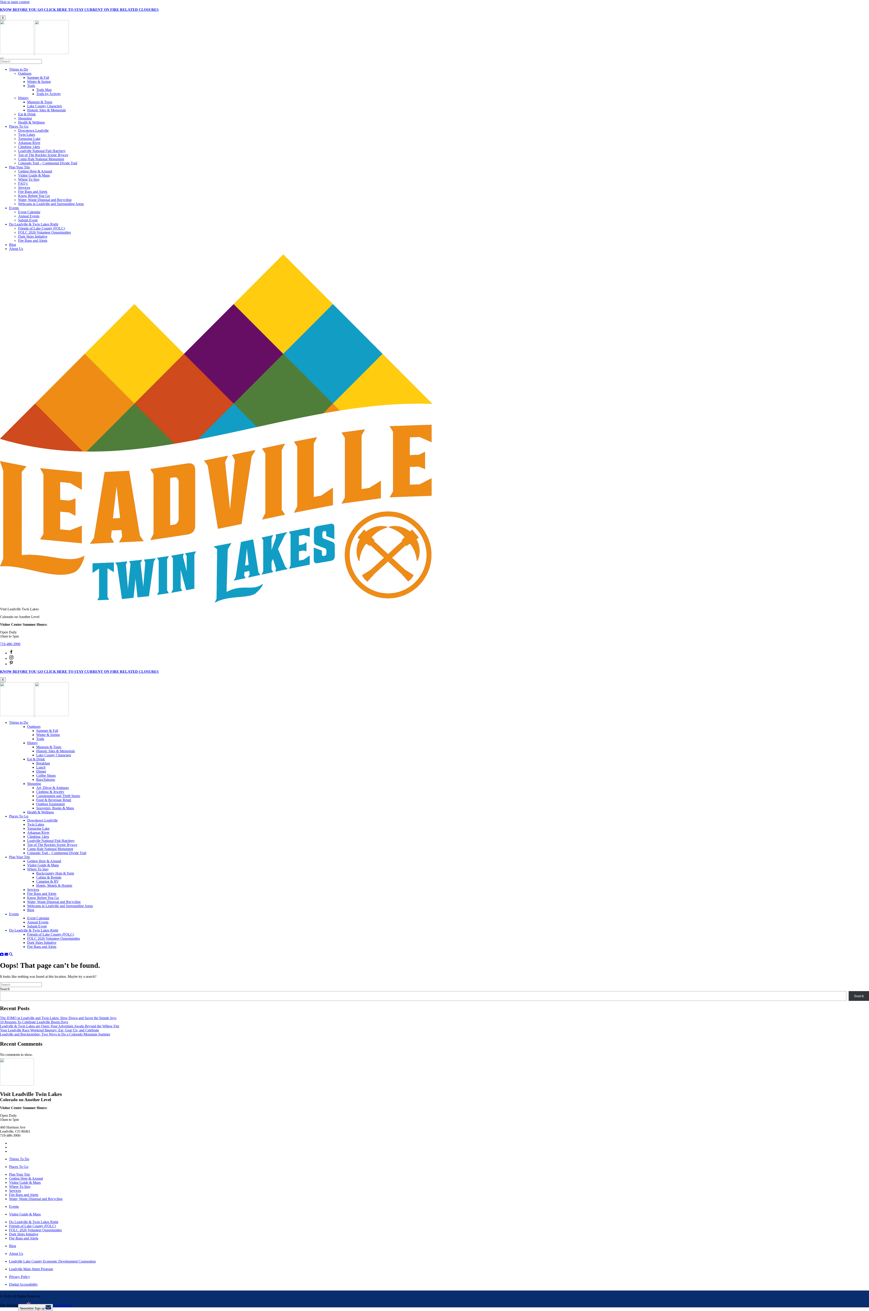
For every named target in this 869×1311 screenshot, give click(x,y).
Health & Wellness (31, 122)
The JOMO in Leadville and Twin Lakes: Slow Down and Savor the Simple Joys (58, 1018)
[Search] (11, 954)
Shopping (25, 118)
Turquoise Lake (29, 139)
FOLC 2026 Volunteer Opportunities (44, 232)
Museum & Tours (39, 102)
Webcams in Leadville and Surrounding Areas (51, 204)
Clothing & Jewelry (50, 792)
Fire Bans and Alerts (32, 192)
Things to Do (18, 69)
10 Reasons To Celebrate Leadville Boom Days (34, 1022)
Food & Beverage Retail (53, 800)
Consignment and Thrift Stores (58, 796)
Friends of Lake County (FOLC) (41, 228)
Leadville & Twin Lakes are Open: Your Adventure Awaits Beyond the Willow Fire (59, 1026)
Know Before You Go (34, 196)
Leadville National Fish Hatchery (42, 151)
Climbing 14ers (29, 147)
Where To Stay (29, 179)
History (23, 98)
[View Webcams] (2, 954)
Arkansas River (29, 143)
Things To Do (19, 1159)
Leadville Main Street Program (31, 1269)
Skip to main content (14, 2)
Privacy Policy (19, 1277)
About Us (16, 249)
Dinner (41, 771)
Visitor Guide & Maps (34, 175)
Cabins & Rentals (48, 877)
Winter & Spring (39, 82)
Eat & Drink (27, 114)
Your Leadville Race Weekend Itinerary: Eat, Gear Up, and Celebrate (49, 1030)
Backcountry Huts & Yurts (55, 873)
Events (14, 208)
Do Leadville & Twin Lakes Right (33, 224)
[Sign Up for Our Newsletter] (6, 954)
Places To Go (18, 126)
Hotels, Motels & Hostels (54, 885)
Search (5, 989)
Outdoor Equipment (50, 804)
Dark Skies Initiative (32, 236)
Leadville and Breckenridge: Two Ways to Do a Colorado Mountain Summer (55, 1034)
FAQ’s (23, 183)
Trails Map (44, 90)
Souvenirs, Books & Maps (55, 808)
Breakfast (43, 763)
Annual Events (28, 216)
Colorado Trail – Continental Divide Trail (47, 163)
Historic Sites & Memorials (46, 110)
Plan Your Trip (19, 167)
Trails (31, 86)
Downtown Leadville (33, 130)
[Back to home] (34, 53)
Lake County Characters (44, 106)
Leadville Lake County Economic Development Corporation (52, 1261)
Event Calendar (29, 212)
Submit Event (28, 220)
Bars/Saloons (45, 779)
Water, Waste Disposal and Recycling (45, 200)
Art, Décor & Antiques (52, 788)
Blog (12, 245)
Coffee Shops (46, 775)
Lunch (40, 767)
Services (24, 187)
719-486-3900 (10, 644)
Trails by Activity (48, 94)
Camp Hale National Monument (41, 159)
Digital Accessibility (23, 1284)
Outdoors (24, 73)
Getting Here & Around (35, 171)
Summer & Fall (38, 77)
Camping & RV (47, 881)
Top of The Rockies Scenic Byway (43, 155)
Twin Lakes (26, 135)
